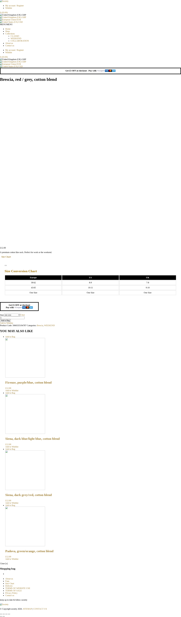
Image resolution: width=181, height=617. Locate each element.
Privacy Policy (11, 593)
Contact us (9, 45)
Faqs (7, 581)
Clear (22, 315)
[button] (6, 24)
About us (9, 43)
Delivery (9, 586)
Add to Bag (5, 321)
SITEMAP (27, 609)
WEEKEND (16, 38)
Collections (10, 34)
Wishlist (8, 8)
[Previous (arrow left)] (1, 616)
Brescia (40, 325)
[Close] (6, 265)
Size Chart (6, 257)
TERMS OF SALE (13, 590)
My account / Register (14, 5)
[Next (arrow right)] (4, 616)
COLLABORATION (20, 41)
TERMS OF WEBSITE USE (17, 588)
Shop (7, 31)
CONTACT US (40, 609)
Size (2, 315)
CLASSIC (15, 36)
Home (7, 29)
